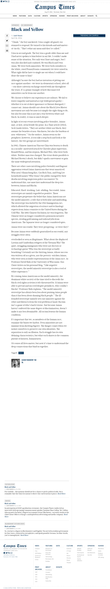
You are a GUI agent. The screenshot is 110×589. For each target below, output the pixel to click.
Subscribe (48, 581)
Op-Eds (90, 555)
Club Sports (80, 552)
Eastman (69, 548)
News (15, 16)
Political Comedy (100, 554)
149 (36, 572)
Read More (62, 494)
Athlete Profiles (79, 549)
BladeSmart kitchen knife (14, 523)
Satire (99, 551)
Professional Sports (80, 555)
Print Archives (72, 16)
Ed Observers (26, 25)
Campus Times (55, 7)
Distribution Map (49, 577)
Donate (90, 16)
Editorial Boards (90, 549)
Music (68, 560)
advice (7, 500)
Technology (49, 556)
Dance (68, 555)
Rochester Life (50, 559)
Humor (62, 16)
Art (67, 553)
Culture (37, 16)
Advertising (49, 574)
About (82, 16)
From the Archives (48, 553)
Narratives (101, 548)
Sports (45, 16)
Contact (48, 572)
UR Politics (38, 553)
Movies (69, 558)
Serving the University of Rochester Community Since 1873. (55, 1)
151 (36, 576)
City (36, 551)
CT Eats (69, 551)
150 (36, 574)
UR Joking (101, 557)
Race (21, 353)
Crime (36, 559)
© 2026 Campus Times (10, 588)
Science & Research (38, 556)
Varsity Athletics (79, 559)
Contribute (49, 570)
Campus (37, 548)
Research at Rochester (49, 549)
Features (22, 16)
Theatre (69, 562)
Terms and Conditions (24, 588)
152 (36, 579)
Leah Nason (18, 36)
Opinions (53, 16)
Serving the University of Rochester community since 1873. (15, 549)
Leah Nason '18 (29, 360)
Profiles (48, 561)
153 (36, 581)
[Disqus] (37, 397)
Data (30, 16)
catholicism (9, 484)
